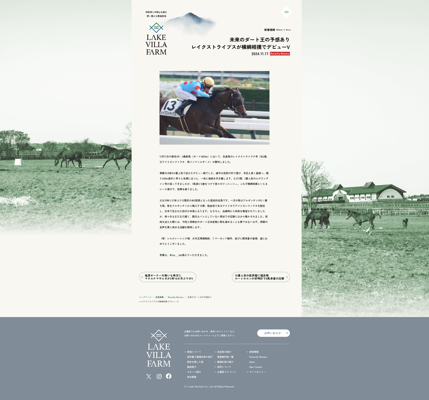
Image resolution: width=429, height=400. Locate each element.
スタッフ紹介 (194, 372)
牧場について (194, 351)
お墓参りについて (226, 372)
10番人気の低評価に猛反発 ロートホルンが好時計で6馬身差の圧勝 (259, 276)
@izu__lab (176, 255)
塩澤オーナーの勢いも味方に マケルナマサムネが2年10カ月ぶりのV (169, 276)
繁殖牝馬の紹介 (225, 361)
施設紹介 (191, 366)
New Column (255, 366)
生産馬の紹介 (224, 351)
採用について (224, 366)
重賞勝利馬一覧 (225, 356)
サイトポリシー (257, 372)
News (252, 361)
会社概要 (191, 377)
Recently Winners (175, 297)
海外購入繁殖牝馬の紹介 (200, 356)
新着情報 (160, 297)
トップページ (145, 297)
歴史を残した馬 (195, 361)
